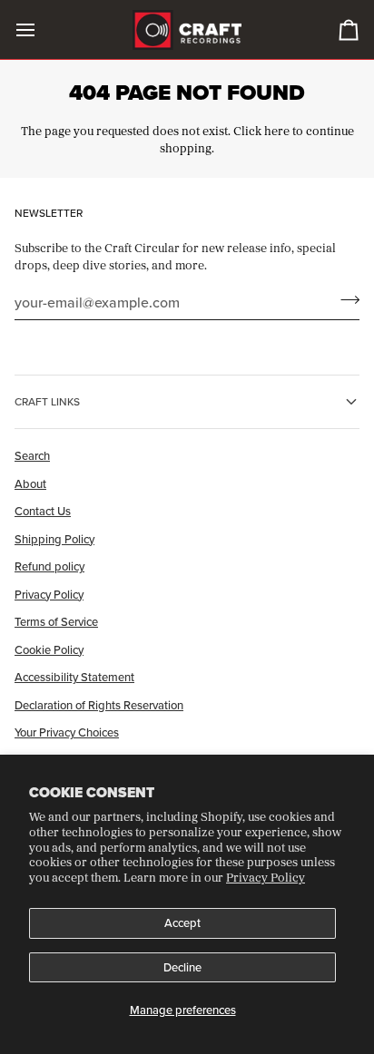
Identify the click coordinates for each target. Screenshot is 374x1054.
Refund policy (49, 566)
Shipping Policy (54, 539)
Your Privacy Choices (67, 732)
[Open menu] (42, 29)
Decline (182, 967)
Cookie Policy (49, 649)
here (277, 131)
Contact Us (43, 511)
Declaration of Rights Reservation (99, 705)
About (30, 483)
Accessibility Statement (74, 677)
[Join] (344, 300)
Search (32, 455)
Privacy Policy (265, 877)
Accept (182, 922)
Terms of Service (56, 621)
